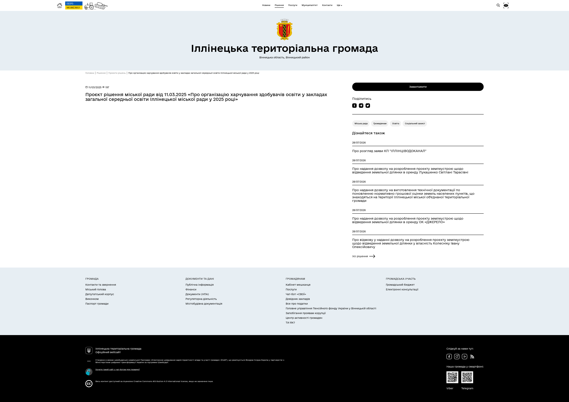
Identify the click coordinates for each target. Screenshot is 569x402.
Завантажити (418, 86)
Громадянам (379, 123)
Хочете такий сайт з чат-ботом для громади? (117, 369)
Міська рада (361, 123)
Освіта (395, 123)
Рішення (101, 73)
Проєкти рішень (117, 73)
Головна (89, 73)
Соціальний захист (415, 123)
